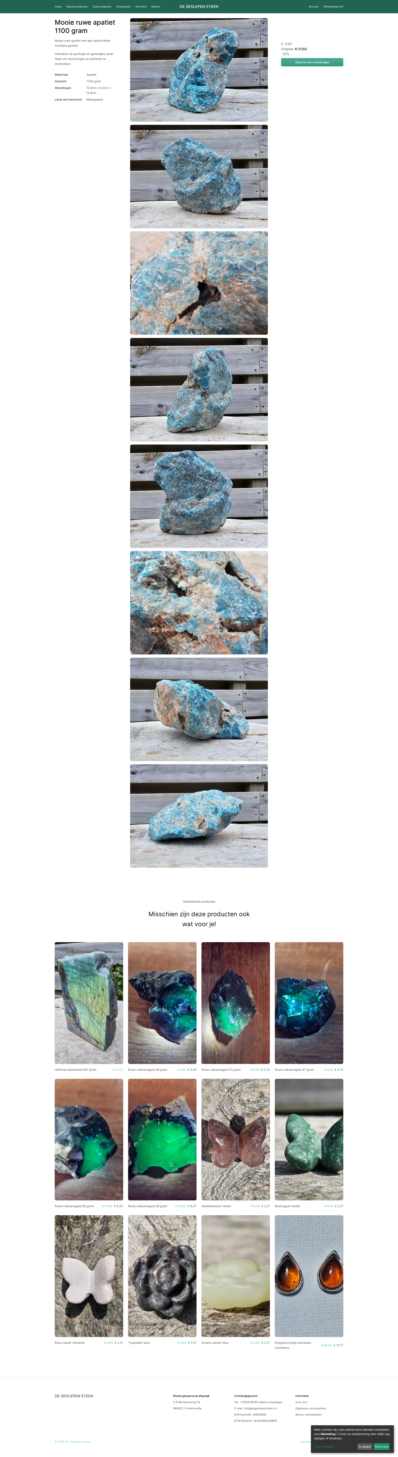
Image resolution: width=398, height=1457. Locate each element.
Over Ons (141, 6)
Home (58, 6)
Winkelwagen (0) (333, 6)
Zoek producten (102, 6)
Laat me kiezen (324, 1446)
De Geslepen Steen (199, 7)
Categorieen (123, 6)
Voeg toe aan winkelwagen (312, 62)
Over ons (301, 1402)
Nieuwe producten (77, 6)
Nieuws (155, 6)
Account (314, 6)
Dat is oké (381, 1446)
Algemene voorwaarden (310, 1408)
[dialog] (352, 1439)
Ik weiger (365, 1446)
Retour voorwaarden (308, 1414)
